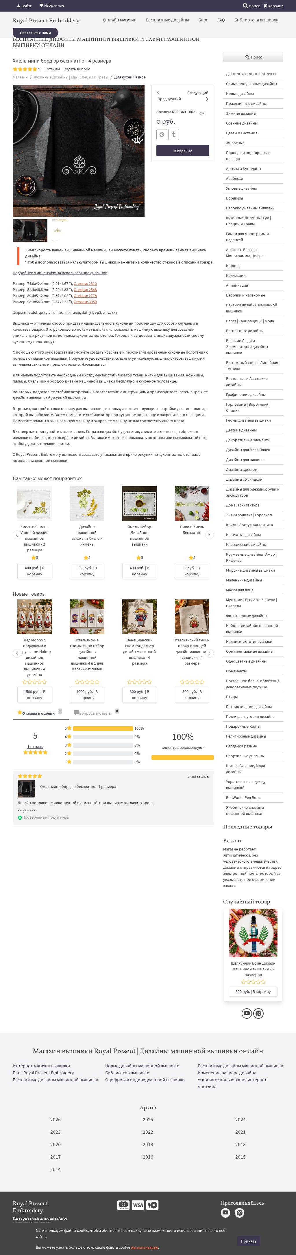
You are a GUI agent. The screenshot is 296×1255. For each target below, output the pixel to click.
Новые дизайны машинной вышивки (142, 1066)
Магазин (20, 77)
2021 (240, 1131)
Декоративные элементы (248, 439)
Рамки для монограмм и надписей (247, 236)
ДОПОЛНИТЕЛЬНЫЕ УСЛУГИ (251, 73)
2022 (148, 1131)
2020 (55, 1144)
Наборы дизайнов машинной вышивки (252, 628)
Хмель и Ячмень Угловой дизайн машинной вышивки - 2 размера (35, 538)
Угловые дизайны (241, 188)
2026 (55, 1119)
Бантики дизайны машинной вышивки (251, 308)
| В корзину (34, 571)
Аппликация (237, 285)
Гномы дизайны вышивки (248, 420)
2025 (148, 1119)
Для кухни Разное (130, 77)
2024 (240, 1119)
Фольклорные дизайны (246, 615)
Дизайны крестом (242, 469)
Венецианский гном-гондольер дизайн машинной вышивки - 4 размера (139, 651)
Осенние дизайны (242, 123)
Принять (248, 1241)
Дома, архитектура (243, 505)
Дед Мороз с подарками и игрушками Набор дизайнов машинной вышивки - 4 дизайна (34, 657)
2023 (55, 1131)
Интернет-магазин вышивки (41, 1066)
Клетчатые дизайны (243, 534)
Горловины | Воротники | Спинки (248, 407)
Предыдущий (169, 98)
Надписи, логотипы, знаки (249, 641)
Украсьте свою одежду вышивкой (246, 784)
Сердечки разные (241, 746)
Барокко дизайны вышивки (250, 208)
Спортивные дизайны (245, 755)
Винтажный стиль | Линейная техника (252, 365)
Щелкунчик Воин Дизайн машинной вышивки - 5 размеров (253, 969)
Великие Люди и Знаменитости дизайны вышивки (247, 346)
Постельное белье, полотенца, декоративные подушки (253, 683)
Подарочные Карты (243, 726)
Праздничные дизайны (246, 103)
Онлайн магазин (119, 20)
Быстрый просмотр (34, 509)
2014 (55, 1169)
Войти (26, 5)
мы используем (144, 1247)
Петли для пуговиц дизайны (250, 716)
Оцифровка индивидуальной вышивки (145, 1079)
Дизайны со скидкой (244, 479)
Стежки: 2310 (85, 283)
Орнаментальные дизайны (249, 651)
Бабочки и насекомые (245, 295)
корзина (275, 5)
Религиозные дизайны (246, 736)
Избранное (53, 5)
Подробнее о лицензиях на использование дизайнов (60, 272)
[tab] (41, 713)
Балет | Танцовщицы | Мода (250, 320)
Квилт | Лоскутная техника (249, 524)
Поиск (256, 57)
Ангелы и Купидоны (243, 168)
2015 (240, 1156)
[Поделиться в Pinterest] (161, 134)
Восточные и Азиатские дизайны (247, 381)
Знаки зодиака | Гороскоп (249, 514)
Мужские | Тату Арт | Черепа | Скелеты (251, 602)
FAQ (221, 20)
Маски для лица (240, 589)
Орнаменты (236, 671)
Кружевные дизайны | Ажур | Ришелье (251, 557)
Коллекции (236, 275)
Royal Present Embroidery (46, 20)
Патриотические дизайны (249, 706)
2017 (55, 1156)
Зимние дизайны (241, 113)
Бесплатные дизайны (167, 20)
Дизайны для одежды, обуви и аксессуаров (253, 492)
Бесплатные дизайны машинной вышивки (240, 1066)
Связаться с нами (35, 32)
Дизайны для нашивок (246, 459)
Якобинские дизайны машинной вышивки (245, 810)
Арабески (234, 178)
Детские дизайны (241, 430)
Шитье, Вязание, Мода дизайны (245, 768)
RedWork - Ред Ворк (243, 797)
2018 (240, 1144)
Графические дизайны (246, 394)
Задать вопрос (77, 69)
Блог (203, 20)
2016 (148, 1156)
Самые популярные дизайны (251, 83)
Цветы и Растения (241, 133)
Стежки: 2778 (85, 295)
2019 (148, 1144)
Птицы (232, 696)
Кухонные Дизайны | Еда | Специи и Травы (71, 77)
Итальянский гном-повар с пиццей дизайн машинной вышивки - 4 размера (192, 651)
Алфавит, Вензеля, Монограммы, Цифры (245, 252)
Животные (235, 142)
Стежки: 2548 (85, 289)
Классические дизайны (246, 544)
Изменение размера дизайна (227, 1072)
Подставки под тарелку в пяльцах (248, 155)
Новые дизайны (240, 93)
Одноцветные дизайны (246, 661)
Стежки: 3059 (85, 301)
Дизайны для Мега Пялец (248, 449)
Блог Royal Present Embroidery (43, 1072)
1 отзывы (52, 69)
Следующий (197, 92)
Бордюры (234, 198)
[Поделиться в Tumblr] (173, 134)
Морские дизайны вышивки (250, 570)
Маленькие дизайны (244, 580)
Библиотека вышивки (256, 20)
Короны (233, 265)
